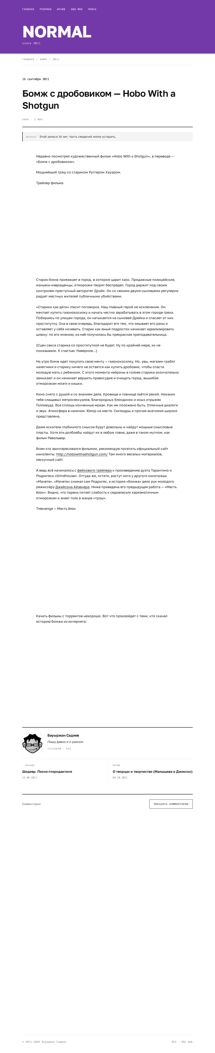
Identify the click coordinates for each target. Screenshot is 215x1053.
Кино (43, 59)
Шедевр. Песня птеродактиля (47, 771)
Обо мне (77, 9)
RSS (68, 748)
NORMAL (56, 31)
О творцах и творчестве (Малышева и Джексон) (153, 771)
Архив (61, 9)
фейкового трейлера (94, 470)
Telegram (54, 748)
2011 (56, 59)
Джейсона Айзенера (72, 487)
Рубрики (46, 9)
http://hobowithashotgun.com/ (82, 454)
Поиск (92, 9)
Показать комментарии (171, 804)
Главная (28, 9)
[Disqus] (107, 866)
